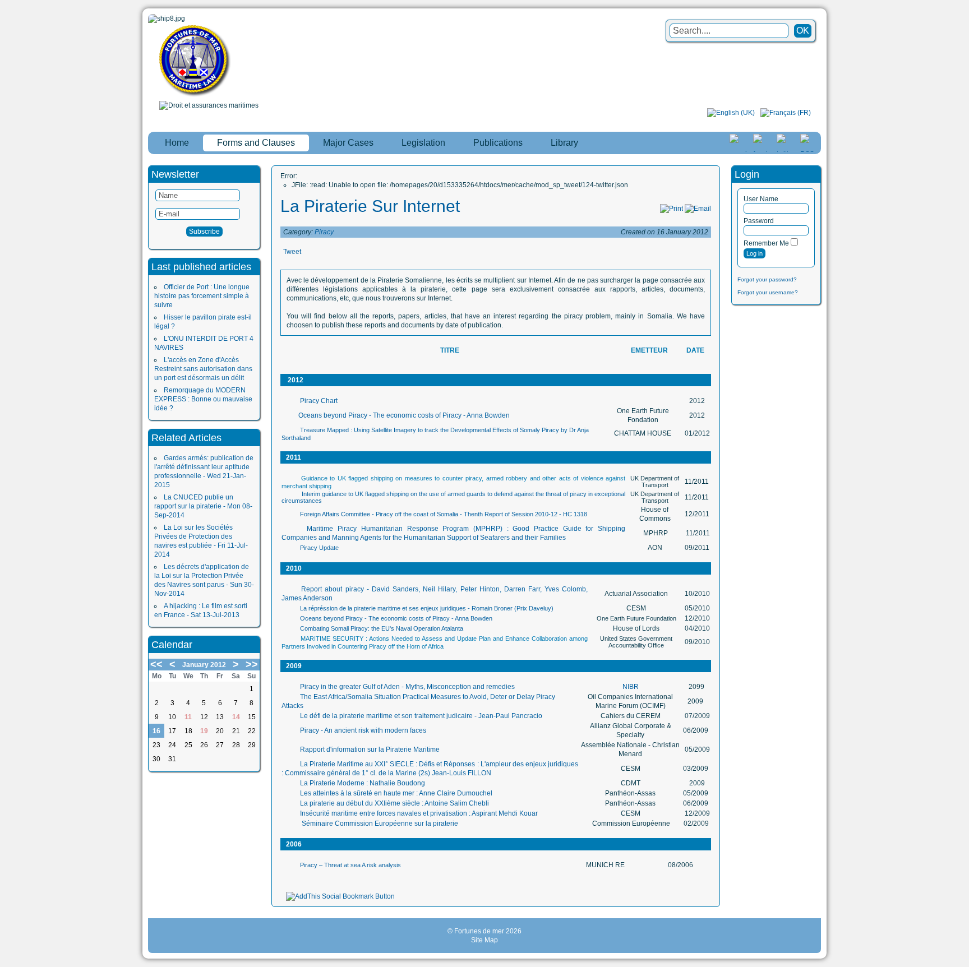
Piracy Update (319, 547)
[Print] (671, 208)
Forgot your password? (767, 279)
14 (236, 717)
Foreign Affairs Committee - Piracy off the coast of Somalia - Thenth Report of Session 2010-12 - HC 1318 (443, 514)
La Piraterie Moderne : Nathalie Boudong (362, 783)
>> (252, 664)
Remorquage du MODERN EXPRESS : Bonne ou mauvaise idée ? (203, 399)
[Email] (698, 208)
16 (156, 731)
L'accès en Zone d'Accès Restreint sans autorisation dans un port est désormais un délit (203, 369)
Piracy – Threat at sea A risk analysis (350, 865)
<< (156, 664)
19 (204, 731)
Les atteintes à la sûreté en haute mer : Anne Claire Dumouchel (396, 793)
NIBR (630, 687)
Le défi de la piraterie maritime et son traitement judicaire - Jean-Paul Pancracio (421, 716)
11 (188, 717)
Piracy (324, 232)
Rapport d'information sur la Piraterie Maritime (370, 749)
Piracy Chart (319, 401)
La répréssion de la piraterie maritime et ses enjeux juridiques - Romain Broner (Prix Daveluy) (426, 608)
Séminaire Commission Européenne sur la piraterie (379, 823)
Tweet (292, 252)
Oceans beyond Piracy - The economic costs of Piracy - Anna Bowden (404, 415)
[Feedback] (961, 463)
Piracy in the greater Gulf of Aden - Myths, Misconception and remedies (407, 687)
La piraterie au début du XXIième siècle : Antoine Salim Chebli (394, 803)
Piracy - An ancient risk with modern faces (363, 730)
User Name (761, 199)
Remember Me (766, 243)
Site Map (484, 940)
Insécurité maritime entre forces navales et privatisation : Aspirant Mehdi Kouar (419, 813)
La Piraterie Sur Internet (370, 206)
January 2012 (204, 665)
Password (759, 221)
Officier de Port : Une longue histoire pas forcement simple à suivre (202, 296)
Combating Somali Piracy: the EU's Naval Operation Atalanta (381, 628)
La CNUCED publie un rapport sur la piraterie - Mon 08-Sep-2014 (203, 506)
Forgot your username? (767, 292)
